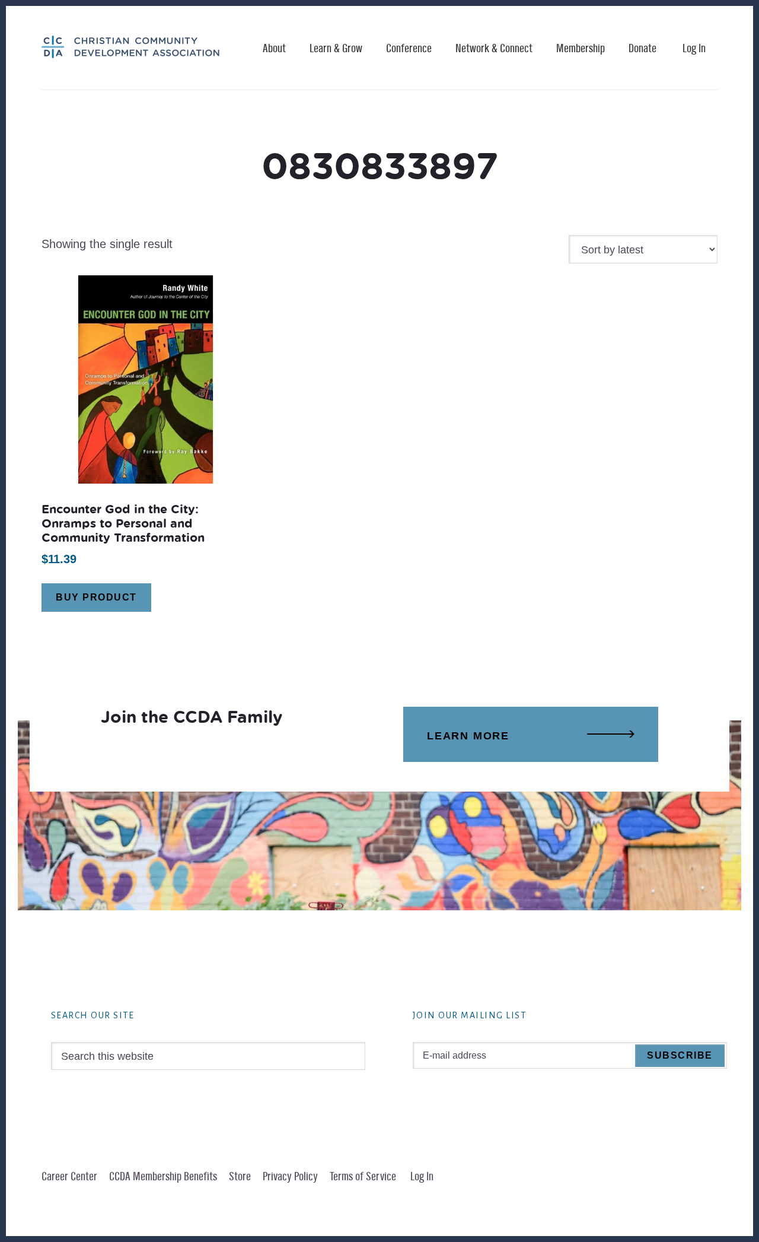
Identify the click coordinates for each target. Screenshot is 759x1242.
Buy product (96, 597)
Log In (694, 48)
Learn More (468, 736)
